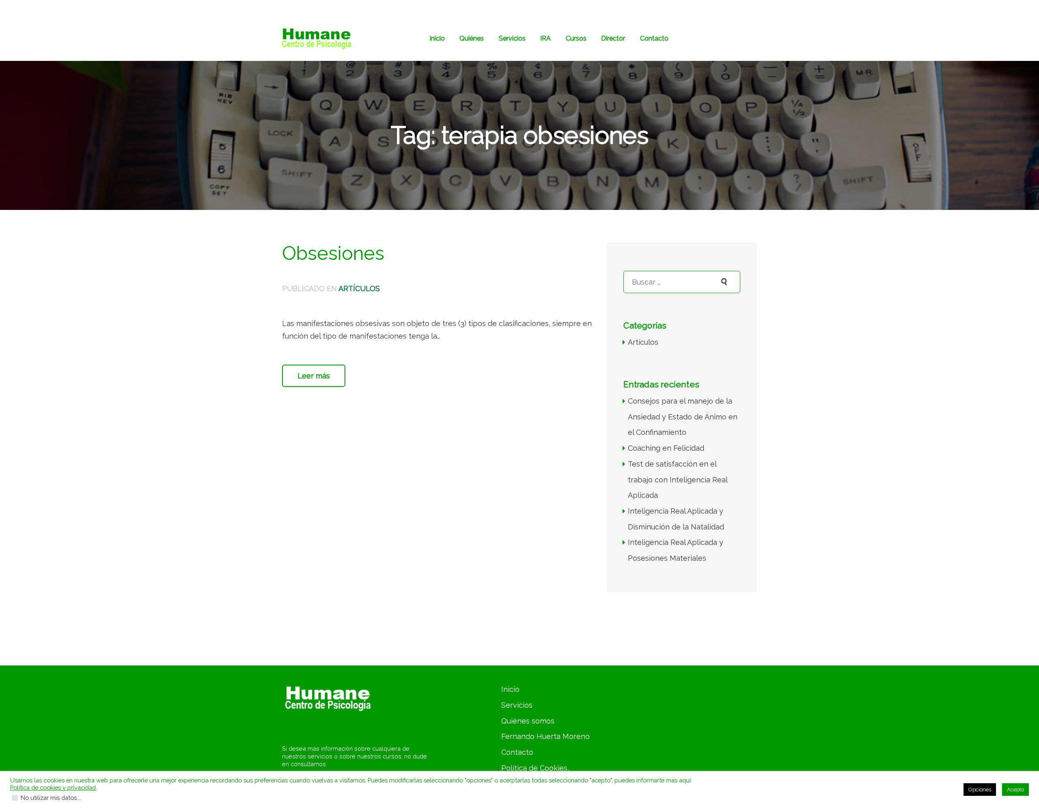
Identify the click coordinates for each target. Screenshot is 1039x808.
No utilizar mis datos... (50, 797)
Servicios (516, 705)
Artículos (359, 288)
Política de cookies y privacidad (53, 787)
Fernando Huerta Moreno (545, 736)
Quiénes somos (527, 721)
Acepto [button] (1015, 789)
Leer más (313, 376)
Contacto (517, 752)
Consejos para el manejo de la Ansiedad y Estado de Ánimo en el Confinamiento (682, 416)
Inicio (510, 689)
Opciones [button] (979, 789)
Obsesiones (333, 253)
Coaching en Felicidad (666, 448)
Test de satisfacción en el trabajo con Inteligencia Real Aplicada (677, 479)
